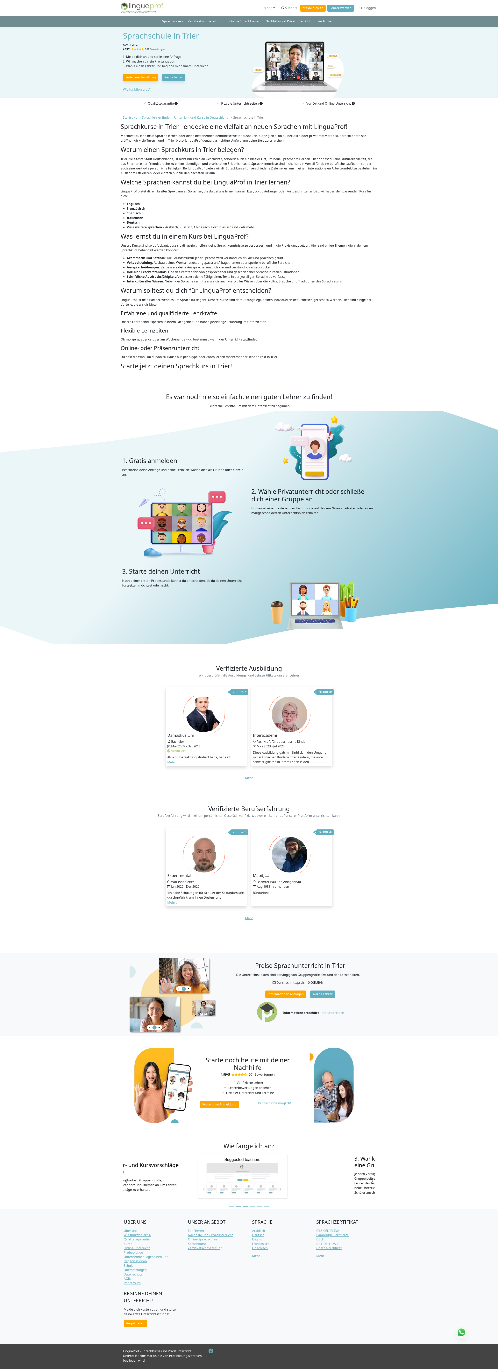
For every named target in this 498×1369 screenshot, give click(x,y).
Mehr (268, 8)
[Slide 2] (238, 1206)
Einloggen (368, 8)
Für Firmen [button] (325, 21)
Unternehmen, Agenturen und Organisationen (146, 1259)
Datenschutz (133, 1274)
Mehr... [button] (172, 762)
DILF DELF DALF (327, 1244)
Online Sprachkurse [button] (244, 21)
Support (291, 8)
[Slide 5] (259, 1206)
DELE (320, 1239)
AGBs (128, 1278)
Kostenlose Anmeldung (140, 77)
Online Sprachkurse (202, 1239)
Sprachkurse (197, 1244)
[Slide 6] (266, 1206)
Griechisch (260, 1248)
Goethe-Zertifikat (329, 1248)
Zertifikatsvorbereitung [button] (205, 21)
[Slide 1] (231, 1206)
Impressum (132, 1283)
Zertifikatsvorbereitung (205, 1248)
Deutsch (258, 1235)
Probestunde (133, 1252)
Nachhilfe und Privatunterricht (210, 1235)
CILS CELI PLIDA (327, 1231)
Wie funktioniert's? (137, 89)
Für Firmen (196, 1231)
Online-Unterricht (137, 1248)
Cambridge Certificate (332, 1235)
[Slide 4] (252, 1206)
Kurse (128, 1244)
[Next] (372, 1181)
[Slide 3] (245, 1206)
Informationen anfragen (286, 994)
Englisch (258, 1239)
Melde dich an (313, 8)
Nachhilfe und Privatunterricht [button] (288, 21)
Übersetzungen (135, 1270)
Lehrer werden (341, 8)
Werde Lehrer (173, 77)
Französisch (261, 1244)
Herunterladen (333, 1013)
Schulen (129, 1265)
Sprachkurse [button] (171, 21)
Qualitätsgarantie (137, 1239)
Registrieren (135, 1323)
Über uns (130, 1231)
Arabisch (258, 1231)
